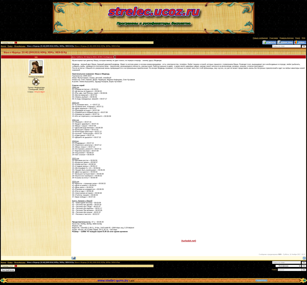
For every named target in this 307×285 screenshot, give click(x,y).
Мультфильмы (19, 46)
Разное (10, 46)
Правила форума (286, 38)
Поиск (297, 38)
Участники (273, 38)
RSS (303, 38)
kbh (36, 57)
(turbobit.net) (188, 241)
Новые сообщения (260, 38)
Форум (3, 46)
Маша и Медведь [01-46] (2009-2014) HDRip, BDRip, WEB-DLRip (50, 46)
